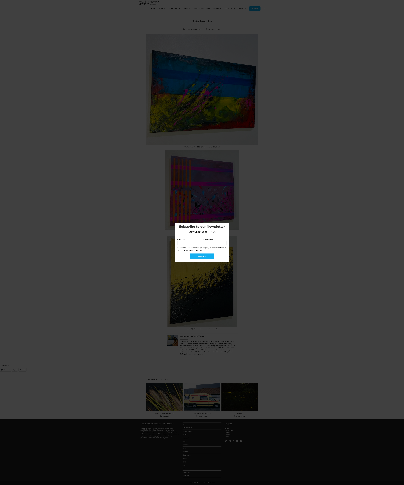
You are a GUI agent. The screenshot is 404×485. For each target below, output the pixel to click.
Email (208, 239)
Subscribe (202, 256)
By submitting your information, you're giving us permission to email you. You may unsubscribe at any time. (201, 249)
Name (182, 239)
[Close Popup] (228, 225)
